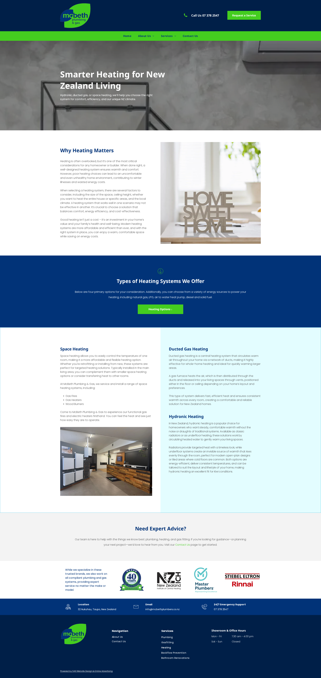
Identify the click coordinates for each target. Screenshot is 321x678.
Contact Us (182, 545)
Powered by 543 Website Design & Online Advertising (86, 671)
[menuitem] (127, 36)
